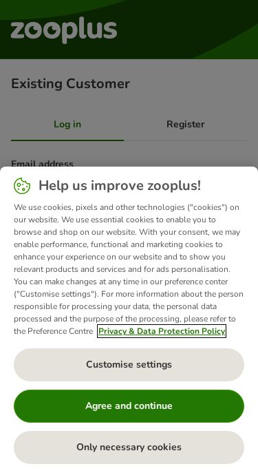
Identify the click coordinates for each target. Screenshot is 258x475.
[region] (129, 321)
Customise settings (129, 364)
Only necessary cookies (129, 447)
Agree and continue (129, 405)
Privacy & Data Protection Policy (161, 331)
